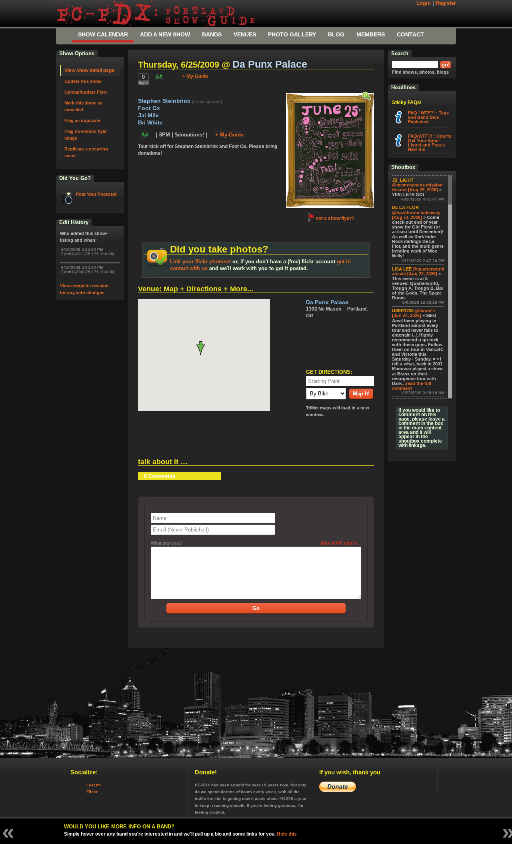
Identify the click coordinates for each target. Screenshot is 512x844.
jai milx (148, 115)
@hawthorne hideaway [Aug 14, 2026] (416, 215)
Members (370, 34)
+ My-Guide (195, 76)
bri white (150, 123)
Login (423, 3)
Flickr (92, 792)
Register (446, 3)
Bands (212, 34)
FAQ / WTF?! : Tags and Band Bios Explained (428, 117)
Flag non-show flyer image (85, 134)
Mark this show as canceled (83, 106)
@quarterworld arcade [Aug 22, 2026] (418, 271)
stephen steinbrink (165, 101)
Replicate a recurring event (86, 152)
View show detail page (89, 70)
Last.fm (93, 785)
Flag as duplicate (82, 120)
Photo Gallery (292, 34)
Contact (410, 34)
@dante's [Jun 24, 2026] (413, 313)
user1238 (403, 310)
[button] (204, 348)
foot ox (149, 108)
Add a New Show (165, 34)
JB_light (403, 180)
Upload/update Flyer (85, 92)
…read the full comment (411, 386)
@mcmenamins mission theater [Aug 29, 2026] (417, 187)
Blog (336, 34)
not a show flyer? (335, 218)
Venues (245, 34)
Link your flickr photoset (200, 262)
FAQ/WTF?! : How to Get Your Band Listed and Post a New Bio (430, 143)
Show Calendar (103, 34)
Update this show (83, 81)
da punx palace (269, 64)
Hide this (287, 834)
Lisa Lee (402, 269)
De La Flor (405, 207)
